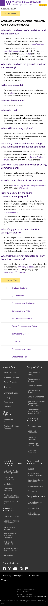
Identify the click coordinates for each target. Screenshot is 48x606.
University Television (8, 489)
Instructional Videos (20, 334)
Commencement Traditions (23, 303)
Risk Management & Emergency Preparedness (36, 403)
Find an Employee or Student (35, 503)
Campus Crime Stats (36, 397)
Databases (8, 402)
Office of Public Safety (34, 373)
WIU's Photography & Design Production (28, 185)
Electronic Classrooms (33, 432)
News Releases (10, 372)
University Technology (33, 451)
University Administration (34, 514)
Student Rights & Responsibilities (11, 549)
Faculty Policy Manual (9, 528)
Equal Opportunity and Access (35, 481)
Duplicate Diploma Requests (11, 427)
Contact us (16, 341)
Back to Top (10, 280)
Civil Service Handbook (9, 543)
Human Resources (35, 486)
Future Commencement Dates (24, 326)
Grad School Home (19, 357)
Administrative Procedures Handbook (10, 535)
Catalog (7, 397)
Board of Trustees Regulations (11, 522)
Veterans (5, 580)
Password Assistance (32, 438)
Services (7, 407)
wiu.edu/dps (26, 54)
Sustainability (33, 575)
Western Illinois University (26, 1)
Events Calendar (10, 382)
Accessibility (6, 575)
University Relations (26, 267)
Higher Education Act (11, 502)
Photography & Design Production (11, 496)
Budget (31, 469)
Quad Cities (23, 5)
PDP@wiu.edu (23, 188)
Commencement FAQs (21, 311)
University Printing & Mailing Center (12, 472)
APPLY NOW (43, 5)
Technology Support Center (34, 445)
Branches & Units (11, 393)
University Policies (11, 516)
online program (11, 212)
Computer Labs (34, 426)
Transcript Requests (8, 421)
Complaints (8, 555)
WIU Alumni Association (22, 319)
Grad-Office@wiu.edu (39, 596)
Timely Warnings (35, 385)
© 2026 (2, 601)
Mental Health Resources (34, 391)
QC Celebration (18, 296)
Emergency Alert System (34, 380)
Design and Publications (9, 478)
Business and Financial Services (35, 474)
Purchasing (32, 491)
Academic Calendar (11, 377)
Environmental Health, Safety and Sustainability (35, 411)
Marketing (8, 484)
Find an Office (33, 508)
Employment (19, 575)
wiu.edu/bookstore (38, 44)
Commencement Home (21, 349)
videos (12, 93)
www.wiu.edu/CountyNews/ (15, 272)
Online (31, 5)
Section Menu (10, 14)
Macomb (15, 5)
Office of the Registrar (8, 413)
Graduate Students (19, 288)
